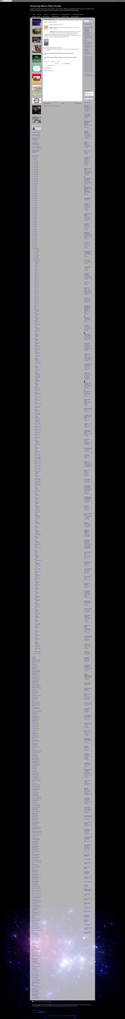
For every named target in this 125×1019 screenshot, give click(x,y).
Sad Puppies (34, 934)
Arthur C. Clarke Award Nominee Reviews (35, 681)
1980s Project (35, 660)
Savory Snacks (35, 936)
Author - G (36, 275)
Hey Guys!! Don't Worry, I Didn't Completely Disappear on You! (87, 792)
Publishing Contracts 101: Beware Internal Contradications (87, 217)
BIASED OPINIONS (88, 36)
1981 (35, 229)
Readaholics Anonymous (87, 233)
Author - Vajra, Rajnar (37, 512)
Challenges (34, 728)
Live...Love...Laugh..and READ (88, 716)
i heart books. (87, 266)
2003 (35, 191)
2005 (35, 188)
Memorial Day (35, 857)
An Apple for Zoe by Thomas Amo (87, 525)
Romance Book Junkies (87, 383)
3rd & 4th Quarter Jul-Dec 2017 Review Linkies (87, 367)
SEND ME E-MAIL (87, 24)
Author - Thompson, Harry (37, 575)
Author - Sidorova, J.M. (36, 627)
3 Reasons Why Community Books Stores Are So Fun (87, 276)
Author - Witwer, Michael (37, 482)
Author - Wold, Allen (37, 463)
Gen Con (34, 791)
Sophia (33, 946)
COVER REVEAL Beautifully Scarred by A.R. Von (87, 386)
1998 (35, 200)
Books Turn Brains (86, 868)
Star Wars (34, 954)
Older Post (78, 103)
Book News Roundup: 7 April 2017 (87, 393)
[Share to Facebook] (68, 63)
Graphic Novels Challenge (87, 365)
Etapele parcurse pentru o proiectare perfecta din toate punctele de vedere (87, 292)
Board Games (35, 703)
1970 (35, 248)
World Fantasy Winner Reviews (35, 986)
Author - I (36, 272)
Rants (33, 917)
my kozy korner (87, 815)
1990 (35, 214)
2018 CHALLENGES (88, 60)
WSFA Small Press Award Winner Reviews (36, 994)
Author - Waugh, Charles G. (37, 417)
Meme (33, 855)
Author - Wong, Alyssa (37, 390)
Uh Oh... (86, 764)
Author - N (36, 308)
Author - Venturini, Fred (36, 494)
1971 (35, 246)
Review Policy (35, 926)
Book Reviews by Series (78, 14)
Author (54, 65)
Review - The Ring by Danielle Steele (36, 135)
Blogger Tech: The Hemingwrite (87, 508)
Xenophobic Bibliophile (87, 855)
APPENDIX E (86, 34)
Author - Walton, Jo (37, 387)
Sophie (33, 947)
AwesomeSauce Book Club (87, 563)
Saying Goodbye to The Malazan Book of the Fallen (88, 516)
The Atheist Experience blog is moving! (87, 801)
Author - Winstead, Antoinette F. (37, 373)
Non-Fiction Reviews (36, 893)
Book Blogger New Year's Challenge (36, 708)
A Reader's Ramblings (86, 326)
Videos (33, 977)
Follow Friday (35, 786)
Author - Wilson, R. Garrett (37, 414)
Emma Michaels (87, 198)
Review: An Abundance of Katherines (87, 473)
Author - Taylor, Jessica (37, 614)
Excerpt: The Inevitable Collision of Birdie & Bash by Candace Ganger (88, 358)
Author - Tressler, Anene (36, 588)
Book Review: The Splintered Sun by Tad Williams (87, 108)
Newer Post (47, 103)
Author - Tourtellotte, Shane (37, 600)
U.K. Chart (34, 971)
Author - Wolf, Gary (37, 445)
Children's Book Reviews (35, 734)
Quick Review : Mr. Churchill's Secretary (87, 725)
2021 (35, 161)
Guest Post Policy (35, 796)
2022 (35, 159)
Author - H (36, 274)
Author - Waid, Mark (37, 435)
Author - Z (36, 287)
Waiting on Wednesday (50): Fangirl (87, 646)
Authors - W (46, 61)
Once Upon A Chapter (87, 204)
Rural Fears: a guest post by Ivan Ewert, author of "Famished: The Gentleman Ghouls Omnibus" (87, 347)
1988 (35, 217)
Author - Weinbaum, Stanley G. (37, 380)
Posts (87, 92)
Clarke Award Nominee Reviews (36, 740)
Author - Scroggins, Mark (37, 617)
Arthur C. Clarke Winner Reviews (35, 687)
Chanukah (34, 730)
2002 (35, 193)
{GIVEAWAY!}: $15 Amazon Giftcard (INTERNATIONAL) (88, 464)
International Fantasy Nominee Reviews (36, 828)
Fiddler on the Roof (36, 780)
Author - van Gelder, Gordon (37, 498)
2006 (35, 186)
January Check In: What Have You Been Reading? (87, 300)
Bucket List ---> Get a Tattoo (87, 571)
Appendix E (34, 677)
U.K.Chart (34, 972)
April (36, 258)
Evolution (34, 771)
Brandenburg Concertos (35, 713)
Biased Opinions (35, 695)
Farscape (34, 777)
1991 (35, 212)
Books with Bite (87, 881)
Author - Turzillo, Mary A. (37, 548)
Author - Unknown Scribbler (36, 531)
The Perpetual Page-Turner (87, 179)
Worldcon (34, 988)
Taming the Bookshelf (86, 658)
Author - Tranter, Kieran (36, 551)
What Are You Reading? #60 (86, 660)
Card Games (35, 723)
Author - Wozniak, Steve (36, 359)
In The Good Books (87, 781)
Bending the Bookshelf (87, 106)
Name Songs (35, 879)
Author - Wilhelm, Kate (36, 448)
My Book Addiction (86, 747)
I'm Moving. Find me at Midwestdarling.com (87, 556)
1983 (35, 226)
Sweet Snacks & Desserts (35, 959)
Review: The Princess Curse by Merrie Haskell (87, 697)
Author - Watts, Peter (37, 461)
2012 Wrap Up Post (88, 703)
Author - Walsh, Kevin (37, 370)
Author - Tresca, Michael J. (37, 541)
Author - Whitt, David (37, 350)
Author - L (36, 267)
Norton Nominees (35, 895)
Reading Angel (87, 636)
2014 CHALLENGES (88, 66)
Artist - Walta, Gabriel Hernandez (37, 420)
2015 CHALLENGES (88, 64)
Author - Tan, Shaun (37, 585)
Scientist (34, 941)
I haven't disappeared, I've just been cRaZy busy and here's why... (87, 629)
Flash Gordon (35, 784)
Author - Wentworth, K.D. (37, 346)
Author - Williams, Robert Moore (36, 335)
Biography (34, 698)
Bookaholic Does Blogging (87, 763)
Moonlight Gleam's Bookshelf (86, 132)
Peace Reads (87, 479)
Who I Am (39, 14)
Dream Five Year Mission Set (35, 759)
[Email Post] (62, 63)
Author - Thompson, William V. (37, 563)
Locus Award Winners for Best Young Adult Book (35, 143)
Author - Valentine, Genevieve (37, 515)
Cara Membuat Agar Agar (87, 268)
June (36, 255)
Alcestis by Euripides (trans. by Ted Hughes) (88, 442)
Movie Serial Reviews (36, 862)
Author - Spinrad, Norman (36, 642)
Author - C (36, 282)
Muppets (34, 864)
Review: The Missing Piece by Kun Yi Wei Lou (87, 145)
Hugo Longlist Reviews (35, 813)
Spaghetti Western (36, 949)
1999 (35, 198)
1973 (35, 243)
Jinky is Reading (88, 448)
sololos (66, 1015)
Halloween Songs (35, 798)
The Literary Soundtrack (87, 830)
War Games (34, 978)
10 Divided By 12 (87, 199)
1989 (35, 215)
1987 (35, 219)
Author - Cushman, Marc (37, 262)
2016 (35, 169)
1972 (35, 245)
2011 (35, 178)
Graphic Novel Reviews (35, 795)
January (36, 653)
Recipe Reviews (35, 918)
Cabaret (34, 715)
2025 (35, 157)
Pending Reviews (35, 900)
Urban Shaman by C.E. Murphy (87, 610)
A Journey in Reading (87, 584)
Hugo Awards (35, 807)
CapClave (34, 722)
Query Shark (87, 282)
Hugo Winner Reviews (35, 819)
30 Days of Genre (36, 661)
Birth (33, 700)
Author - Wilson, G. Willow (37, 479)
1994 (35, 207)
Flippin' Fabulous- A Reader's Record (88, 675)
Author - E (36, 279)
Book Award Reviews (65, 14)
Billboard (34, 697)
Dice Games (34, 757)
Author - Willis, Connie (37, 407)
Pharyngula (86, 334)
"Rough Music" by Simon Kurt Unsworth (87, 757)
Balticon (33, 694)
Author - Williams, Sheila (36, 384)
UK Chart (34, 974)
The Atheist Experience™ (87, 799)
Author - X (36, 291)
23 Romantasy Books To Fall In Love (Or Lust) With (88, 181)
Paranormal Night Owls (86, 541)
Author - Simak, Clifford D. (37, 624)
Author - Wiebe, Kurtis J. (37, 433)
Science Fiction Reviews (35, 940)
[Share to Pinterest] (69, 63)
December (37, 249)
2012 (35, 176)
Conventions (34, 752)
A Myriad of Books (86, 440)
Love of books (87, 859)
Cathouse (34, 726)
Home (33, 14)
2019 (35, 164)
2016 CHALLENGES (88, 63)
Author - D (36, 281)
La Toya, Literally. (86, 886)
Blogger (75, 1015)
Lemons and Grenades (86, 832)
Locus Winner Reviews (35, 844)
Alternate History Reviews (35, 674)
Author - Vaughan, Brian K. (36, 502)
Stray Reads (87, 807)
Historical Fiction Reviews (35, 800)
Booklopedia (87, 644)
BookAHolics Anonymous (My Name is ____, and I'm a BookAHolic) (88, 189)
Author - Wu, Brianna (37, 343)
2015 (35, 171)
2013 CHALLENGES (88, 68)
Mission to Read (88, 608)
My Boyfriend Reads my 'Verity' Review (87, 226)
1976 (35, 238)
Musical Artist (35, 866)
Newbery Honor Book (36, 888)
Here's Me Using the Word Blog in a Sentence (87, 252)
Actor (33, 664)
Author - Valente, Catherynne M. (37, 523)
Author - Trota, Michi (37, 579)
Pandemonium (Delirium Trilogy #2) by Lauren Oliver (87, 595)
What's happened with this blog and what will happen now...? (87, 810)
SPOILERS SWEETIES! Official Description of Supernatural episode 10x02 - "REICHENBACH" (87, 545)
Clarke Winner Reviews (35, 744)
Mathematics (35, 854)
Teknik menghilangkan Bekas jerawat (87, 534)
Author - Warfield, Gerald (36, 441)
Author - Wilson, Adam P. (37, 485)
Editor (33, 767)
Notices (33, 899)
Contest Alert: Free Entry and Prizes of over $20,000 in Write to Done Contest (88, 490)
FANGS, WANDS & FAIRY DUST (87, 890)
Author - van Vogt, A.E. (37, 510)
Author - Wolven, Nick (37, 397)
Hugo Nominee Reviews (35, 816)
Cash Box (34, 725)
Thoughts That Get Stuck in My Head (87, 416)
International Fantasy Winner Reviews (36, 832)
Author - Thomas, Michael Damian (36, 556)
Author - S (36, 299)
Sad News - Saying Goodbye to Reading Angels (88, 638)
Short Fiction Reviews (34, 944)
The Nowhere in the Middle (87, 770)
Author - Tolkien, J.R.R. (36, 592)
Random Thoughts (36, 914)
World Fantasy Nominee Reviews (36, 983)
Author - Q (36, 303)
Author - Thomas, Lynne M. (36, 603)
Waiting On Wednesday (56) (87, 783)
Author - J (36, 270)
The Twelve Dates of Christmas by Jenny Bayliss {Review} (87, 207)
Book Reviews (35, 711)
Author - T (36, 298)
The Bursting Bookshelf (87, 318)
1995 (35, 205)
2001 (35, 195)
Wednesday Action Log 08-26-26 (87, 116)
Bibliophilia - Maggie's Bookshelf (87, 531)
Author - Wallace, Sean (36, 339)
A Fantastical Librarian (87, 709)
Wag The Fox (87, 343)
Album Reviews (35, 670)
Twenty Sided (87, 114)
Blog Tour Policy (35, 701)
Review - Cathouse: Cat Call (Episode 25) (36, 147)
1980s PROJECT (87, 33)
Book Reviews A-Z (55, 14)
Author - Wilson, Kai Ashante (37, 458)
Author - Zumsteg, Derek (36, 314)
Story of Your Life (87, 425)
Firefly (33, 783)
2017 (35, 167)
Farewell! (86, 564)
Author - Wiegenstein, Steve (37, 393)
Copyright (34, 755)
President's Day (35, 906)
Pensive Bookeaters (86, 523)
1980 (35, 231)
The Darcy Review (86, 506)
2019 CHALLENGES (88, 58)
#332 (85, 283)
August (36, 251)
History (33, 802)
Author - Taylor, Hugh (37, 545)
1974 (35, 241)
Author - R (36, 301)
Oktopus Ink (87, 576)
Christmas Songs (35, 737)
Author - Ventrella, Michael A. (37, 506)
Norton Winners (35, 897)
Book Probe (87, 242)
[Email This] (64, 63)
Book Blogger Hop (36, 704)
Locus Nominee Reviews (35, 842)
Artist (33, 689)
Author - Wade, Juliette (37, 356)
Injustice (34, 826)
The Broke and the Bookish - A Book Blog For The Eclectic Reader (87, 307)
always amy (86, 260)
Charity (33, 731)
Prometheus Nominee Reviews (36, 909)
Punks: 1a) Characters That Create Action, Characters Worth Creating (87, 773)
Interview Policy (35, 833)
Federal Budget (35, 779)
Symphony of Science (35, 962)
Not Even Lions (87, 702)
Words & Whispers (86, 789)
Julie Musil (86, 454)
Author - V (36, 294)
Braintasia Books (86, 921)
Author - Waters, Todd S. (37, 403)
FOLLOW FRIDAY (87, 42)
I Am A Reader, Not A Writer (87, 666)
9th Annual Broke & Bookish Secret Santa (88, 312)
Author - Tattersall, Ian (37, 560)
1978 (35, 234)
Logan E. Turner (87, 907)
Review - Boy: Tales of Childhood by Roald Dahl (36, 138)
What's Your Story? (87, 462)
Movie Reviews (46, 16)
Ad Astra (34, 665)
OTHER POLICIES (88, 53)
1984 (35, 224)
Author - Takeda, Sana (36, 537)
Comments (88, 94)
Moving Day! (86, 710)
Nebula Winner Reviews (35, 884)
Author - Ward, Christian (37, 377)
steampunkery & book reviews (88, 569)
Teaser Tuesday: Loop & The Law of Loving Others (87, 500)
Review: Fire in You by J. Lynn (88, 434)
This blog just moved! (86, 749)
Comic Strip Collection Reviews (36, 747)
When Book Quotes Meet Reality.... (88, 678)
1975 (35, 239)
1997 (35, 202)
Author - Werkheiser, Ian (37, 352)
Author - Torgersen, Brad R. (37, 596)
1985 (35, 222)
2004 (35, 190)
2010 (35, 179)
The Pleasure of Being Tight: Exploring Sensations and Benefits (87, 161)
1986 (35, 221)
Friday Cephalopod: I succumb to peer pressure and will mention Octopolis (88, 337)
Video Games (35, 975)
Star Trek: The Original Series (35, 952)
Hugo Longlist (35, 811)
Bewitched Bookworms (87, 916)
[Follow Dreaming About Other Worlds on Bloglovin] (88, 99)
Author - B (36, 284)
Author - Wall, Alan (37, 438)
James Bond (34, 835)
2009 (35, 181)
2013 (35, 174)
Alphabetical (49, 65)
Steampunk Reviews (36, 955)
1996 (35, 203)
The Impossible (87, 683)
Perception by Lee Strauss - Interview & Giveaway (87, 668)
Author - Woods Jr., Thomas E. (37, 363)
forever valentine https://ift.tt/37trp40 (88, 262)
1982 (35, 227)
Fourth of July (35, 787)
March (36, 260)
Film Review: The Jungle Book (87, 450)
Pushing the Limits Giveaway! (87, 733)
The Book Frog (87, 391)
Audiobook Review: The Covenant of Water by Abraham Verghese (88, 172)
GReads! (86, 297)
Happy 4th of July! (87, 824)
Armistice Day (35, 678)
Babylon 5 (34, 692)
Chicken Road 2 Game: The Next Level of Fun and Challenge (87, 136)
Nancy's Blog (87, 682)
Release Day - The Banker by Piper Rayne (87, 402)
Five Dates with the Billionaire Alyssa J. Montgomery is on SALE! (88, 236)
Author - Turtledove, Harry (37, 582)
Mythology (34, 872)
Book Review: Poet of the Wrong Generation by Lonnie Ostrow (88, 377)
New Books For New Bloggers (87, 739)
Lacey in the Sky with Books (88, 838)
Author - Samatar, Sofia (36, 631)
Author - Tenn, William (37, 572)
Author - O (36, 306)
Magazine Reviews (36, 16)
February (37, 651)
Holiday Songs (35, 804)
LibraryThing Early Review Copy (36, 839)
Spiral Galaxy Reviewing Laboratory (87, 616)
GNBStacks (86, 651)
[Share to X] (66, 63)
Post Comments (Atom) (54, 106)
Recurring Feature (36, 920)
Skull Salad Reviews (86, 755)
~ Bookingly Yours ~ (87, 373)
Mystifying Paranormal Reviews (86, 872)
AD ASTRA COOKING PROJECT (86, 30)
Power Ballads (35, 905)
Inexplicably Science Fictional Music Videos (36, 823)
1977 (35, 236)
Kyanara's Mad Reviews (87, 689)
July (36, 253)
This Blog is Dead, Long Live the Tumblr (87, 619)
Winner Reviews (35, 980)
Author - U (36, 296)
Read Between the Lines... (87, 845)
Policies (33, 903)
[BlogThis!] (65, 63)
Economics (34, 765)
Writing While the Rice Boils (87, 487)
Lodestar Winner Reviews (35, 849)
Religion (34, 923)
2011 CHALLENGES (88, 71)
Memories (34, 858)
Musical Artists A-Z (55, 16)
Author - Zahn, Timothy (37, 311)
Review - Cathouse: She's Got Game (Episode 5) (36, 151)
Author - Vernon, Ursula (36, 488)
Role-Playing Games (36, 930)
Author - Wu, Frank (37, 332)
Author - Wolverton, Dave (37, 476)
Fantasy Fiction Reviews (35, 774)
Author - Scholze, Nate (36, 620)
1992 (35, 210)
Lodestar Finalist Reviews (35, 847)
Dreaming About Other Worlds (45, 6)
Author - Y (36, 289)
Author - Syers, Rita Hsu (37, 646)
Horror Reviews (35, 805)
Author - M (36, 265)
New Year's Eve (35, 886)
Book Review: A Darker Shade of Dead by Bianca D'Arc (87, 848)
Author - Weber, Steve (37, 427)
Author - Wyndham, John (37, 410)
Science (33, 937)
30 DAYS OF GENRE (88, 27)
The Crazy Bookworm (86, 224)
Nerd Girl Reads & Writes (87, 878)
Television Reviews (75, 16)
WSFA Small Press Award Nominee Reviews (36, 990)
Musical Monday (65, 16)
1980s (33, 658)
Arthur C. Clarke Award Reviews (35, 685)
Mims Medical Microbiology (87, 481)
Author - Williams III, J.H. (37, 400)
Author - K (36, 269)
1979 (35, 233)
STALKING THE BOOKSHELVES (87, 498)
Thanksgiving (35, 966)
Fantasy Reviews (35, 775)
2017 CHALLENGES (88, 61)
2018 (35, 166)
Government (34, 792)
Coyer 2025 (86, 152)
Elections (34, 768)
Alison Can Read (88, 408)
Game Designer (35, 789)
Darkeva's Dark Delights (87, 158)
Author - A (36, 286)
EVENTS (86, 40)
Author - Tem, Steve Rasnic (37, 534)
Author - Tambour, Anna (36, 610)
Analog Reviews (35, 675)
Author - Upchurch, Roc (37, 527)
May (36, 256)
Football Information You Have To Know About (87, 245)
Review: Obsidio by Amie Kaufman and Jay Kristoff (88, 328)
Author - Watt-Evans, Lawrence (37, 472)
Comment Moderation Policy (36, 750)
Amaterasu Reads (86, 143)
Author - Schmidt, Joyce (36, 639)
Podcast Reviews (35, 902)
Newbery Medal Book (36, 890)
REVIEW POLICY (87, 52)
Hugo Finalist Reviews (35, 809)
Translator (34, 969)
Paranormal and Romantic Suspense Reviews (87, 123)
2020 (35, 162)
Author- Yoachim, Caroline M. (37, 328)
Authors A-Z (46, 14)
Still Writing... (87, 924)
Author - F (36, 277)
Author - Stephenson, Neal (37, 635)
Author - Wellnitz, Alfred (36, 367)
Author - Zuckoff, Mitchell (36, 317)
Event (33, 770)
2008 (35, 183)
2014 (35, 173)
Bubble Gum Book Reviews (87, 601)
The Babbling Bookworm (87, 592)
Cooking (34, 754)
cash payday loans (87, 652)
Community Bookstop (86, 274)
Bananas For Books (87, 471)
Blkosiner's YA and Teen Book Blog (87, 431)
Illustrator (34, 820)
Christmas (34, 735)
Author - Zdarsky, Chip (36, 321)
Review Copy (35, 924)
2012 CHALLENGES (88, 69)
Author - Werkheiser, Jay (37, 451)
